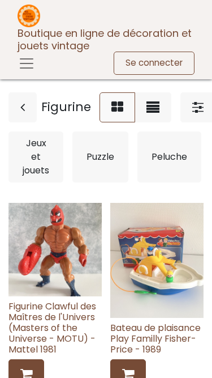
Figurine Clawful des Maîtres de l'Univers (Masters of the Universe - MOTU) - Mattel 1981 (52, 328)
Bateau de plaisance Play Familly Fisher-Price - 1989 (155, 338)
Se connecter (154, 63)
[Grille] (117, 107)
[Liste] (153, 107)
